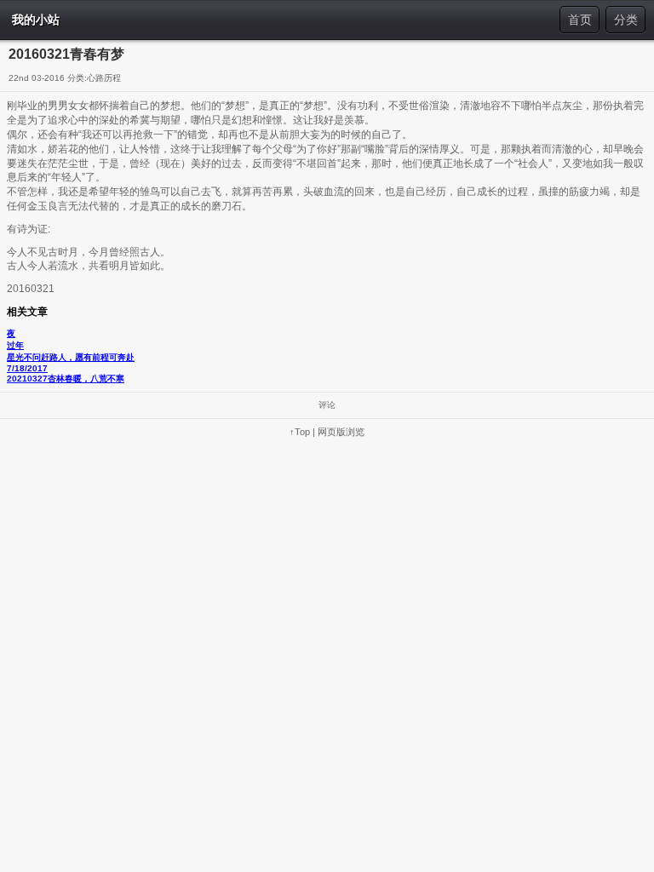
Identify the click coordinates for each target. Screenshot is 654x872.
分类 (626, 19)
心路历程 (104, 78)
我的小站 (36, 19)
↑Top (300, 432)
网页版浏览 (341, 432)
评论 (327, 405)
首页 (580, 19)
